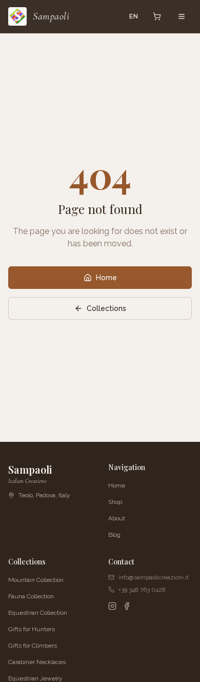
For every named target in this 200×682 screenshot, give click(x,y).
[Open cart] (157, 16)
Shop (115, 501)
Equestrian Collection (37, 612)
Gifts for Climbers (32, 645)
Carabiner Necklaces (37, 662)
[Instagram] (112, 606)
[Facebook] (127, 606)
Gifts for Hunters (31, 629)
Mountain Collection (36, 579)
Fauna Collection (31, 596)
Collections (106, 308)
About (116, 518)
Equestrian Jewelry (35, 678)
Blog (114, 534)
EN (133, 16)
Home (106, 278)
